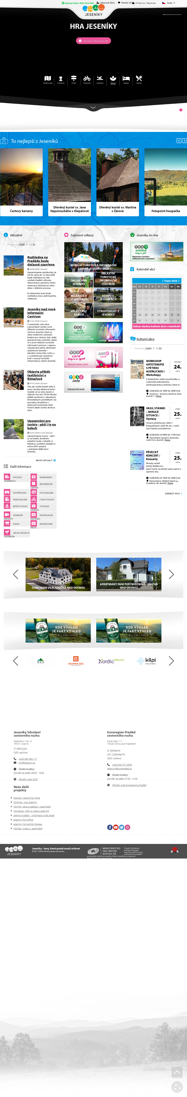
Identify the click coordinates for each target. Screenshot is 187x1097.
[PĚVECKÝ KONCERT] (137, 469)
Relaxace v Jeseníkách (78, 297)
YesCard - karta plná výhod (26, 797)
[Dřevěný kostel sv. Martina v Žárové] (117, 182)
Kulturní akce (145, 339)
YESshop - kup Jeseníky (25, 802)
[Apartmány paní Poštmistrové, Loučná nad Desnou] (128, 574)
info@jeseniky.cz (26, 762)
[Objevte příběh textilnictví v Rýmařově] (14, 389)
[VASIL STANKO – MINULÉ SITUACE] (137, 425)
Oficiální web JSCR (28, 779)
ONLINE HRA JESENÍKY (79, 282)
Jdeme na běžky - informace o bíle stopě (33, 815)
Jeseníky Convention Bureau (27, 824)
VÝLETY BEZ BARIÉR (79, 312)
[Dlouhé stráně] (58, 631)
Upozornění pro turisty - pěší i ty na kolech (41, 424)
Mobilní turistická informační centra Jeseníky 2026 (93, 266)
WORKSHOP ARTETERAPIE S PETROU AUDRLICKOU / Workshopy (155, 368)
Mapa (158, 396)
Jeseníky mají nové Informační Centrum (41, 312)
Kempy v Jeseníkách (108, 297)
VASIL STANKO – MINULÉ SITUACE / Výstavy (155, 413)
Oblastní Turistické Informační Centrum (108, 278)
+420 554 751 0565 (122, 764)
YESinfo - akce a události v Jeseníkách (32, 806)
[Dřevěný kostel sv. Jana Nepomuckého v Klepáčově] (69, 182)
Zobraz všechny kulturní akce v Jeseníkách (156, 326)
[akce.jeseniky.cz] (93, 332)
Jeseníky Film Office (23, 819)
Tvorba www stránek (175, 850)
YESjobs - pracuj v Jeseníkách (28, 828)
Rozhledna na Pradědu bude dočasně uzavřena (41, 261)
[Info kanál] (93, 382)
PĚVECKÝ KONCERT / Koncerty (153, 455)
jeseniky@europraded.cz (119, 768)
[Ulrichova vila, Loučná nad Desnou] (58, 574)
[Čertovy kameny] (21, 182)
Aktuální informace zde (95, 41)
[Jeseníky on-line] (156, 251)
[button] (11, 244)
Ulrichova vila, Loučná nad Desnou (58, 587)
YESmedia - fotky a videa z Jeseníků (31, 811)
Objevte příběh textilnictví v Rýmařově (38, 375)
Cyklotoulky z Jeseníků (108, 312)
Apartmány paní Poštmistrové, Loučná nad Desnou (129, 585)
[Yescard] (93, 357)
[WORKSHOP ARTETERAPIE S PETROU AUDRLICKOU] (137, 378)
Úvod (93, 10)
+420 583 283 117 (28, 758)
